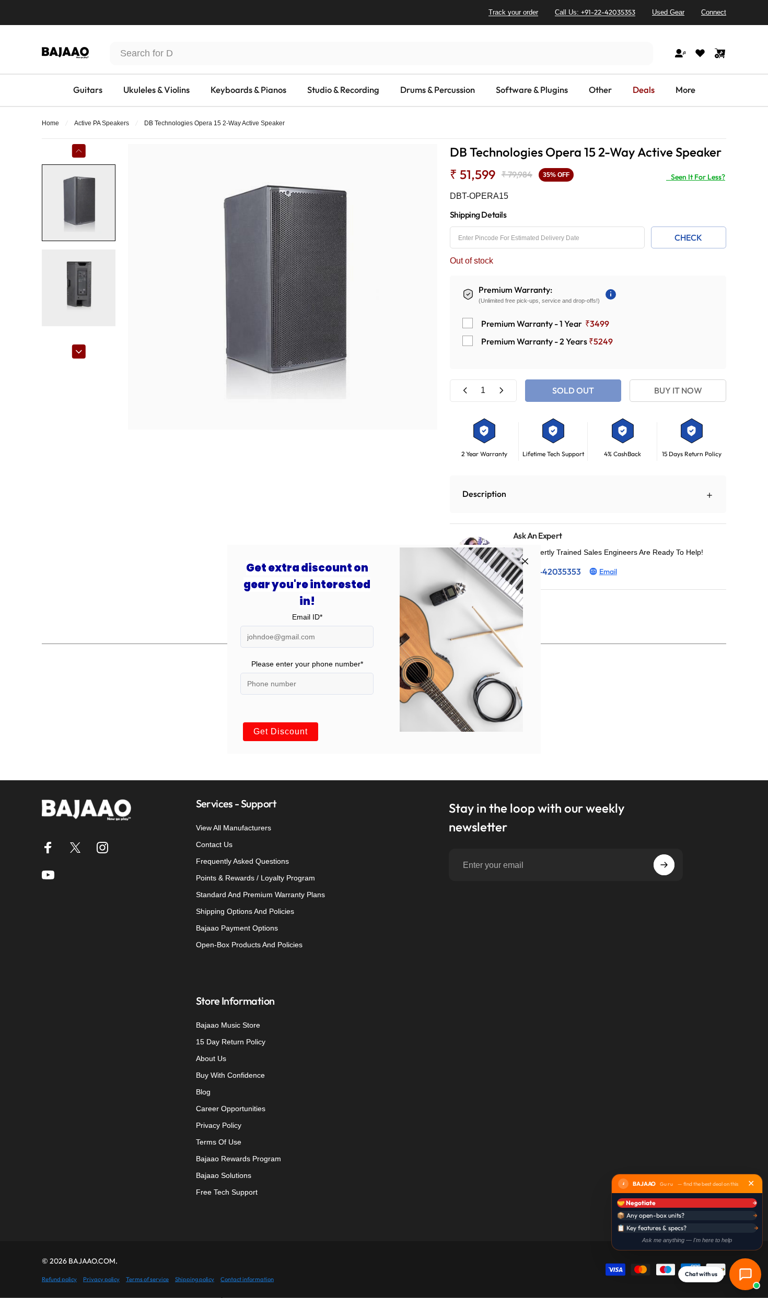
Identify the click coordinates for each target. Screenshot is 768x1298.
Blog (203, 1092)
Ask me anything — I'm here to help (687, 1240)
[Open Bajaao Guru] (745, 1274)
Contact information (247, 1278)
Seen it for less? (695, 177)
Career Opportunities (230, 1108)
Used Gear (668, 12)
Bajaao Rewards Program (238, 1158)
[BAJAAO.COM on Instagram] (102, 847)
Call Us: (595, 12)
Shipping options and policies (245, 911)
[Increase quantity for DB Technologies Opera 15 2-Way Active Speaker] (501, 390)
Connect (713, 12)
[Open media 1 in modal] (282, 287)
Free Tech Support (227, 1192)
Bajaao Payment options (237, 928)
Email (608, 571)
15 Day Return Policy (230, 1042)
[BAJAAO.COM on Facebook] (48, 847)
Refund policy (59, 1278)
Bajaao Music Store (228, 1025)
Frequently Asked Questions (242, 861)
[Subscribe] (664, 864)
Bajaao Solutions (223, 1175)
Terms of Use (218, 1142)
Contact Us (214, 844)
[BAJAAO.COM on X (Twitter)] (75, 847)
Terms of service (147, 1278)
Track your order (513, 12)
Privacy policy (101, 1278)
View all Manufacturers (233, 828)
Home (50, 123)
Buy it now (678, 390)
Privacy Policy (218, 1125)
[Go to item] (78, 202)
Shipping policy (194, 1278)
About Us (211, 1058)
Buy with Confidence (230, 1075)
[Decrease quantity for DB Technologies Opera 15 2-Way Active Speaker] (465, 390)
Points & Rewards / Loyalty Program (255, 878)
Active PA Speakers (101, 123)
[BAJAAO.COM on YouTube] (48, 874)
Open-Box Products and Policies (249, 944)
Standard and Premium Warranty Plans (260, 894)
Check (688, 237)
